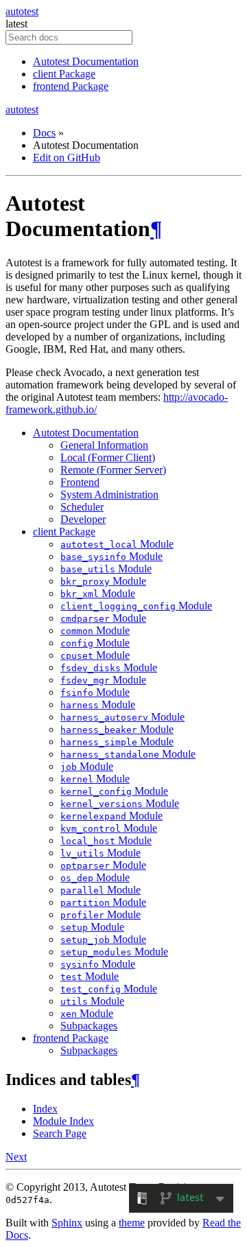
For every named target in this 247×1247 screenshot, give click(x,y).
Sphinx (66, 1222)
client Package (64, 74)
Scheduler (82, 507)
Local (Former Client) (107, 457)
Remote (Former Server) (113, 470)
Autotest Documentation (86, 61)
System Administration (109, 494)
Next (16, 1157)
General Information (104, 445)
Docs (44, 133)
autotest (21, 11)
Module (117, 544)
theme (132, 1222)
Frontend (79, 482)
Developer (83, 519)
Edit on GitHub (66, 157)
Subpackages (88, 1026)
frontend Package (70, 86)
